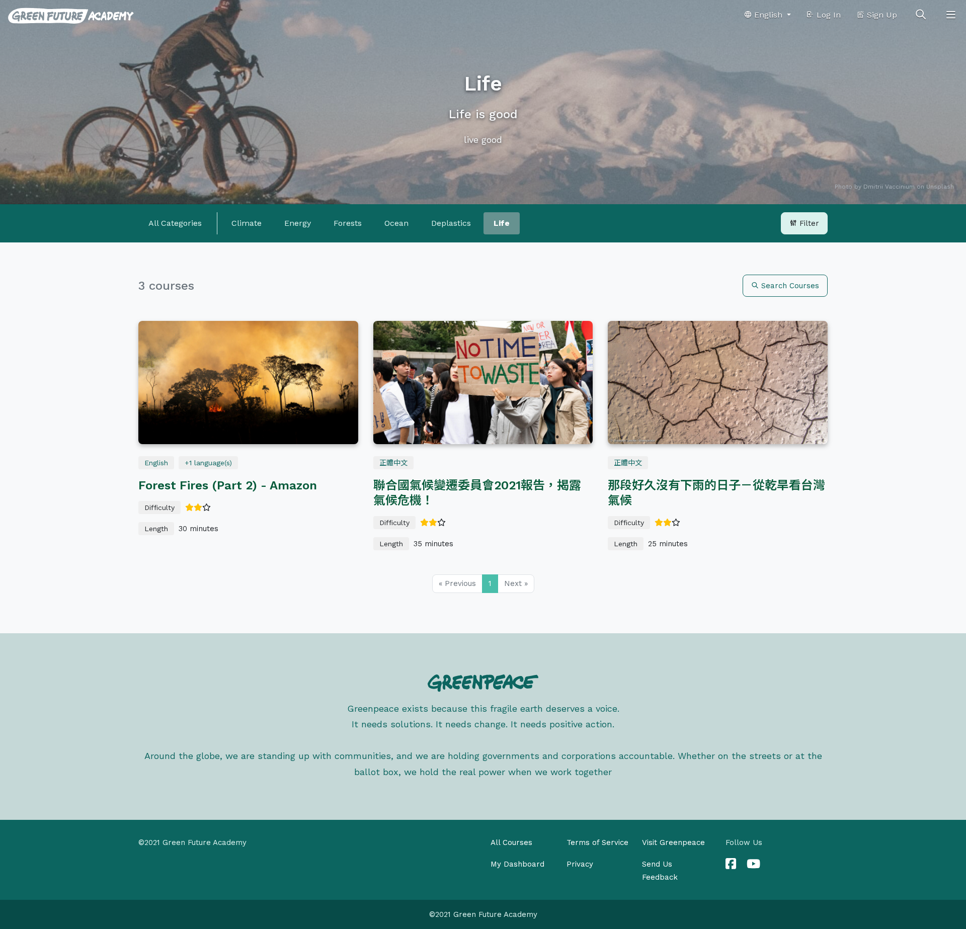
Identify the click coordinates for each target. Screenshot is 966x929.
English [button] (768, 15)
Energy (297, 223)
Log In (827, 15)
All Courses (511, 842)
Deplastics (451, 223)
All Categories (175, 223)
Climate (246, 223)
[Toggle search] (921, 15)
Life (502, 223)
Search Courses (789, 285)
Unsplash (940, 186)
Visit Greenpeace (673, 842)
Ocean (396, 223)
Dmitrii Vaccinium (889, 186)
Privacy (580, 864)
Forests (348, 223)
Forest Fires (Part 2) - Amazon (227, 485)
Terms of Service (597, 842)
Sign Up (880, 15)
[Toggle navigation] (951, 15)
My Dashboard (517, 864)
